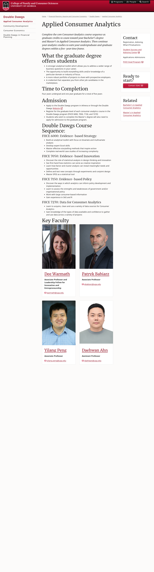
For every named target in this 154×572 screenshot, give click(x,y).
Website (56, 108)
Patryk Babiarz (95, 274)
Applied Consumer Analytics (112, 16)
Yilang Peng (55, 350)
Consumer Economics (14, 30)
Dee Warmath (57, 274)
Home (44, 16)
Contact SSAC (134, 85)
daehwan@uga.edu (92, 360)
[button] (144, 2)
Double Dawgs (94, 16)
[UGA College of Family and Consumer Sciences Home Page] (30, 5)
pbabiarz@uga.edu (92, 284)
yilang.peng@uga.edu (56, 360)
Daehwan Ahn (95, 350)
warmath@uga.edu (55, 292)
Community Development (15, 26)
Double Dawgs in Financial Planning (16, 36)
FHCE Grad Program (132, 62)
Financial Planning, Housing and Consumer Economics (68, 16)
